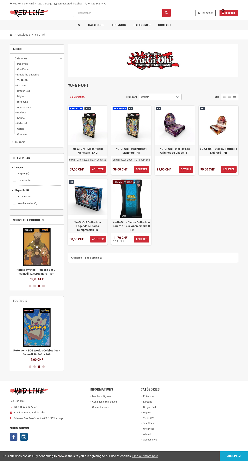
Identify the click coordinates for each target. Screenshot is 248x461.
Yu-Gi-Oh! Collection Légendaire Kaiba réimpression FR (87, 226)
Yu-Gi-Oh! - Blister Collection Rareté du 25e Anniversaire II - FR (131, 226)
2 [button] (34, 286)
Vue (216, 96)
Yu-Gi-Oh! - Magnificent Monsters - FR (131, 150)
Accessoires (150, 439)
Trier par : (131, 96)
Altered (147, 434)
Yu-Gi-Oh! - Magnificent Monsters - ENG (87, 150)
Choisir (145, 96)
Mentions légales (101, 396)
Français (24, 180)
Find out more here (145, 456)
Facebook (13, 437)
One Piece (148, 428)
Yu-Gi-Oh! (148, 417)
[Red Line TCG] (29, 12)
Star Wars (148, 423)
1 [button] (30, 286)
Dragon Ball (149, 407)
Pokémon (148, 396)
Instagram (24, 437)
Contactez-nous (100, 407)
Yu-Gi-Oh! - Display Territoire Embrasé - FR (218, 150)
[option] (37, 254)
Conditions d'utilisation (104, 401)
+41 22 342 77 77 (95, 3)
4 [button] (43, 286)
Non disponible (27, 203)
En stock (24, 196)
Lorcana (147, 401)
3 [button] (39, 286)
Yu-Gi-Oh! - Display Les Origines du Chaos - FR (175, 150)
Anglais (23, 173)
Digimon (147, 412)
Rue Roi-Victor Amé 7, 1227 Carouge (31, 3)
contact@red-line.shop (69, 3)
